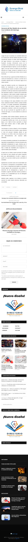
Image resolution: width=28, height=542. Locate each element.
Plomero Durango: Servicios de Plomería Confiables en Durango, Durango (7, 367)
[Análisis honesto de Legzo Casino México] (7, 343)
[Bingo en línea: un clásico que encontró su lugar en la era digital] (21, 359)
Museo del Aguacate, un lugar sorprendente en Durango (12, 398)
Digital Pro (17, 538)
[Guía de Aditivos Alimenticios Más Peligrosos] (5, 517)
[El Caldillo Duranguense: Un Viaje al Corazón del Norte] (21, 343)
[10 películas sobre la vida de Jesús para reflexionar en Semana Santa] (5, 509)
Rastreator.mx (4, 388)
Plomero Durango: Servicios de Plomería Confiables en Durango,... (14, 231)
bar (3, 187)
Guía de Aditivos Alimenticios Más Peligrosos (18, 515)
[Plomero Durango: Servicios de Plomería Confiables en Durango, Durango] (14, 220)
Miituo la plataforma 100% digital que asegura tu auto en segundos (13, 389)
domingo (8, 187)
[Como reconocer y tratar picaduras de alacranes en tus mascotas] (22, 479)
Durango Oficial (9, 22)
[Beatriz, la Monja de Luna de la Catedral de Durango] (22, 470)
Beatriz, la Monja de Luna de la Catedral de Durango (8, 469)
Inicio (2, 22)
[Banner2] (14, 305)
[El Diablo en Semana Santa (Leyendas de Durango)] (22, 488)
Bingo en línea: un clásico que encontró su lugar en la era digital (20, 366)
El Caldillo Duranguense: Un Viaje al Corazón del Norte (20, 350)
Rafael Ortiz (4, 379)
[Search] (26, 17)
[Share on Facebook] (17, 193)
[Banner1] (14, 426)
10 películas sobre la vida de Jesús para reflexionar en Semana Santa (13, 385)
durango (15, 187)
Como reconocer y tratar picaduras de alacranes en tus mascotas (8, 478)
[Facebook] (10, 1)
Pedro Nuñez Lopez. (6, 393)
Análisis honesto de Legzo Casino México (6, 349)
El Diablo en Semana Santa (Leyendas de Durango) (8, 486)
